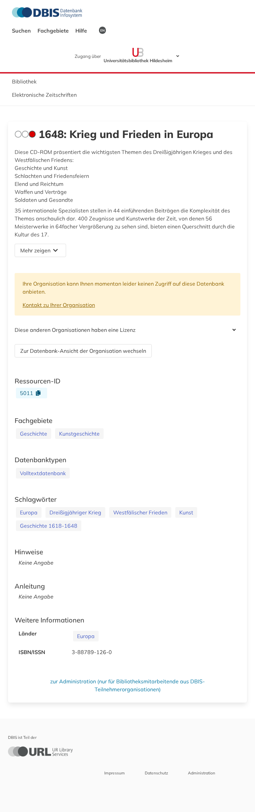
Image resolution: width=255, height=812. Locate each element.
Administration (201, 772)
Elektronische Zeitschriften (44, 94)
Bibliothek (24, 81)
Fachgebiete (54, 30)
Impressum (114, 772)
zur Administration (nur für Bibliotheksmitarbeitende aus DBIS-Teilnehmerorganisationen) (127, 685)
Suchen (22, 30)
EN (102, 30)
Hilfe (81, 30)
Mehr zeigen (35, 250)
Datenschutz (156, 772)
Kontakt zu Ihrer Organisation (59, 305)
